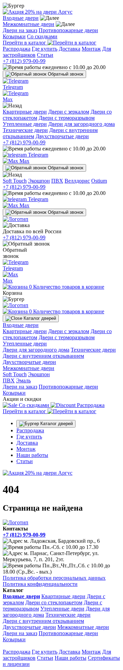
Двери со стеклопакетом (53, 602)
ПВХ (57, 181)
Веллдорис (77, 181)
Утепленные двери (25, 124)
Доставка (69, 49)
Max (23, 161)
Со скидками (42, 36)
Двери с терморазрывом (67, 118)
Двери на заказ (20, 30)
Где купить (44, 49)
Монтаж (91, 49)
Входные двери (21, 18)
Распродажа (16, 49)
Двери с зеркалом (68, 112)
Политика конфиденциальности (40, 584)
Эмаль (23, 380)
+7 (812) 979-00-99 (24, 61)
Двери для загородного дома (81, 124)
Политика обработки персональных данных (54, 578)
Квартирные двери (25, 112)
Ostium (99, 181)
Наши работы (32, 455)
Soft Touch (15, 181)
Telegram (37, 155)
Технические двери (25, 130)
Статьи (45, 55)
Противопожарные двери (68, 30)
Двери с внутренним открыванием (43, 356)
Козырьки (14, 36)
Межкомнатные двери (28, 24)
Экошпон (39, 181)
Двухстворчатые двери (62, 136)
